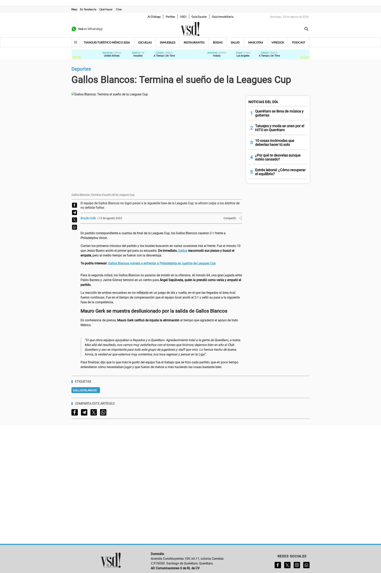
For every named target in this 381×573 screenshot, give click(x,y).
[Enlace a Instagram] (297, 565)
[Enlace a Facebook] (278, 565)
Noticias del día (263, 102)
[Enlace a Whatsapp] (306, 565)
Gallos (182, 250)
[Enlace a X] (287, 565)
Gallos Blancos (85, 390)
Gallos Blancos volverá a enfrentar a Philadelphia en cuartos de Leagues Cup (162, 263)
